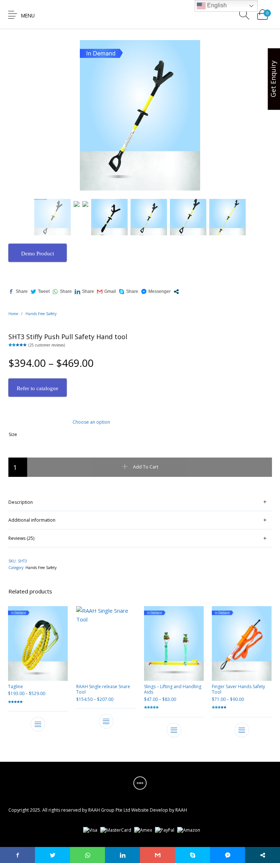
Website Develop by (152, 810)
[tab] (140, 502)
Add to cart (145, 467)
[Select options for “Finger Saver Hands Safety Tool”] (242, 730)
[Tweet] (40, 292)
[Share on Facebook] (18, 292)
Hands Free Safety (41, 313)
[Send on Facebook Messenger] (156, 292)
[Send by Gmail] (106, 292)
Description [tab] (20, 502)
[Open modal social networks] (176, 291)
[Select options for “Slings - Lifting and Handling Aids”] (174, 730)
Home (13, 313)
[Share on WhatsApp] (62, 292)
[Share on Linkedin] (84, 292)
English (216, 5)
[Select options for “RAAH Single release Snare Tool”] (106, 721)
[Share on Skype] (128, 292)
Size (13, 434)
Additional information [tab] (31, 520)
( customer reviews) (46, 345)
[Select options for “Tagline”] (38, 724)
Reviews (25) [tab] (21, 538)
